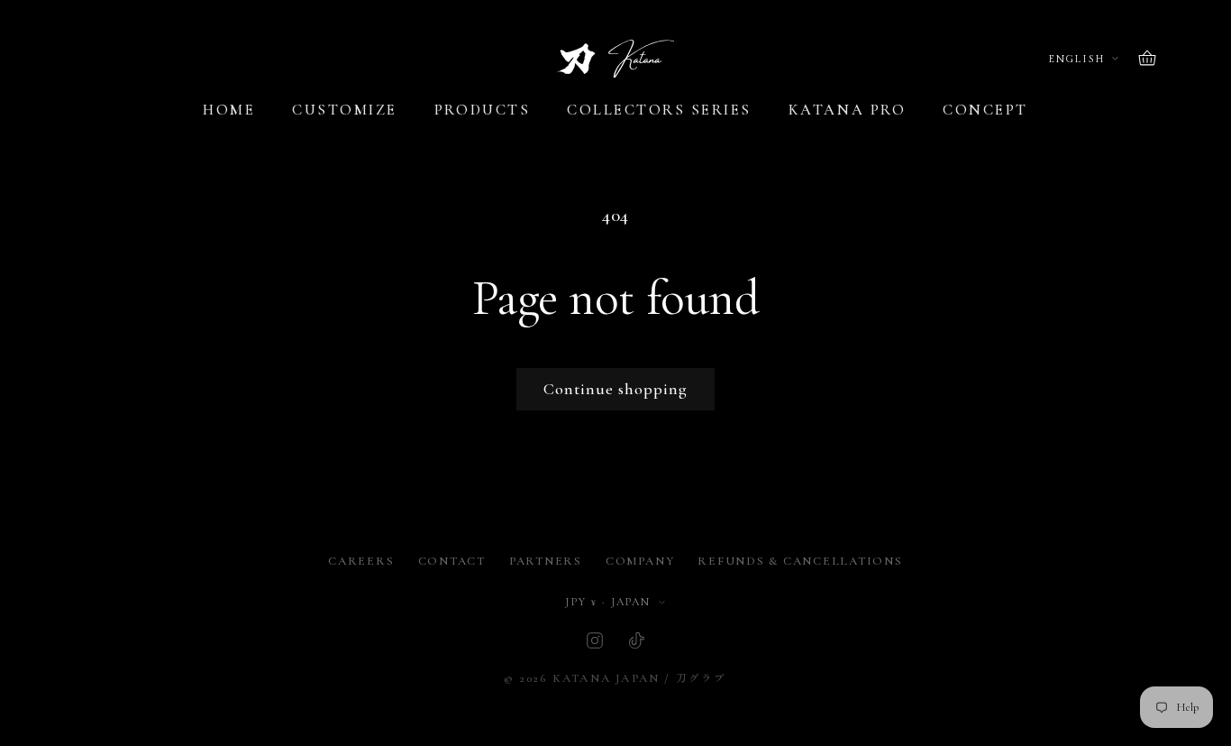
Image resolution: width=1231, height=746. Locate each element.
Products (482, 110)
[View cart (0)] (1147, 59)
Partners (545, 561)
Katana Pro (847, 110)
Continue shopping (615, 389)
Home (229, 110)
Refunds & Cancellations (800, 561)
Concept (985, 110)
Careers (361, 561)
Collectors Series (659, 110)
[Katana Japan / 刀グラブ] (615, 59)
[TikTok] (636, 640)
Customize (344, 110)
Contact (452, 561)
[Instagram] (595, 640)
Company (640, 561)
